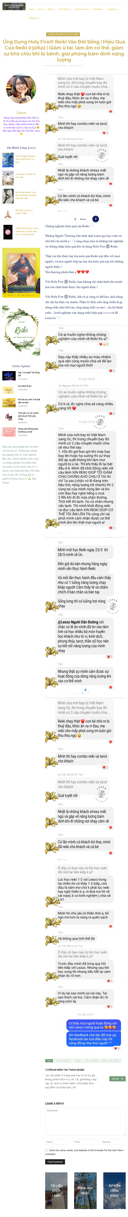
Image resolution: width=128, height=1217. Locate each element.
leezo (77, 1061)
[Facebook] (95, 219)
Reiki (50, 9)
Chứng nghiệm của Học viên (63, 34)
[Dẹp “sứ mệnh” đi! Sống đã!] (9, 375)
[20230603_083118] (56, 1190)
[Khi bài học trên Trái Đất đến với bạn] (9, 402)
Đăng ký (33, 18)
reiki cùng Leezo (110, 1061)
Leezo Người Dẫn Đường (55, 65)
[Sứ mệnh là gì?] (9, 389)
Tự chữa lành (81, 9)
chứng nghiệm (63, 1061)
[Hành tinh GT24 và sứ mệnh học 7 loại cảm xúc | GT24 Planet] (8, 232)
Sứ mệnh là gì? (25, 386)
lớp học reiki (91, 1061)
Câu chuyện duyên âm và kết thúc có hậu (25, 159)
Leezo (40, 9)
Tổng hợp (111, 9)
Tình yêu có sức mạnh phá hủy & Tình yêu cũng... (28, 416)
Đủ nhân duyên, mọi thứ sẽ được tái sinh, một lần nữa (26, 195)
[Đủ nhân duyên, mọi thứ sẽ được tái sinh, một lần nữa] (8, 196)
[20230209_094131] (85, 1190)
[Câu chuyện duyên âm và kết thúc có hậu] (8, 160)
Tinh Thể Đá (63, 9)
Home (31, 9)
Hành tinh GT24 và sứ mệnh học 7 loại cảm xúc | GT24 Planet (27, 231)
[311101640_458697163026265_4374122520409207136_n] (114, 1190)
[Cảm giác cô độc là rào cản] (8, 178)
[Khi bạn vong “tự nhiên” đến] (8, 214)
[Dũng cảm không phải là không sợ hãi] (9, 432)
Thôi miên (97, 9)
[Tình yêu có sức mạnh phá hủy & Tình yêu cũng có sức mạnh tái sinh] (9, 416)
